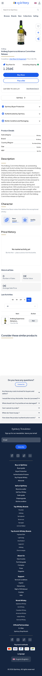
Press (21, 568)
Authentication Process (21, 474)
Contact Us (21, 384)
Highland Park (21, 534)
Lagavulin (21, 544)
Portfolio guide (21, 562)
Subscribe (21, 447)
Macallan (21, 510)
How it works (21, 559)
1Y (24, 299)
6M (21, 299)
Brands (14, 16)
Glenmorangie (21, 550)
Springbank (21, 516)
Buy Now (21, 75)
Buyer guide (21, 468)
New (20, 16)
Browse (7, 16)
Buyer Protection (21, 471)
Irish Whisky (21, 607)
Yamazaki (21, 523)
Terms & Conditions (21, 580)
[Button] (12, 455)
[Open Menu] (3, 3)
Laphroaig (21, 537)
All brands (21, 480)
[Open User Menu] (39, 3)
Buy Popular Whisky (21, 477)
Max (29, 299)
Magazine (21, 571)
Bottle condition (21, 501)
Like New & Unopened (17, 59)
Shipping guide (21, 498)
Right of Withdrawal (21, 589)
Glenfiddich (21, 541)
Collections (27, 16)
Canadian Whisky (21, 610)
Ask (33, 321)
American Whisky (21, 613)
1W (13, 299)
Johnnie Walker (21, 526)
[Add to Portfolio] (38, 32)
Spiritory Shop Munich (21, 631)
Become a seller (21, 489)
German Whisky (21, 619)
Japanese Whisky (21, 603)
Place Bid (21, 80)
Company (21, 565)
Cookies (21, 592)
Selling (35, 16)
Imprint (21, 583)
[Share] (38, 38)
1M (16, 299)
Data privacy (21, 586)
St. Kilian (21, 628)
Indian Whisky (21, 616)
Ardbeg (21, 513)
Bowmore (21, 519)
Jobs (21, 595)
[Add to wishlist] (38, 26)
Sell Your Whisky (21, 492)
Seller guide (21, 495)
